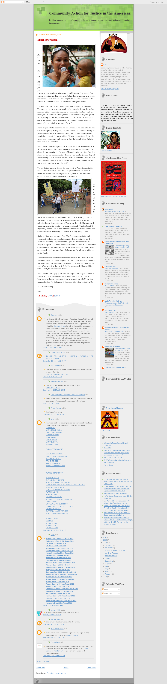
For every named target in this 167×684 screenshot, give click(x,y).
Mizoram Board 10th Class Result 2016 (60, 563)
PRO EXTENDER (52, 461)
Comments (108, 593)
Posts (106, 589)
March (107, 571)
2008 (105, 543)
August (107, 564)
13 (65, 356)
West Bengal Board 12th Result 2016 (59, 551)
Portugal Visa (55, 642)
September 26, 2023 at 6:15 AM (54, 638)
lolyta (52, 419)
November (109, 548)
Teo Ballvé (109, 209)
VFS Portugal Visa (57, 629)
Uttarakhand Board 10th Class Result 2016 (62, 589)
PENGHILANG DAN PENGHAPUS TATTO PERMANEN (65, 485)
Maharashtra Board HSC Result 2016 (60, 541)
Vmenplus (49, 521)
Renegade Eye (110, 310)
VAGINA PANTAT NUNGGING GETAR (59, 499)
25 (92, 356)
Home (66, 667)
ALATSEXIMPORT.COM (54, 473)
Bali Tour (49, 374)
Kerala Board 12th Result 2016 (57, 555)
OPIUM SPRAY (51, 502)
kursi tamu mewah (57, 381)
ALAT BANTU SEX (52, 478)
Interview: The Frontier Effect (115, 211)
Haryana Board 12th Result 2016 (58, 598)
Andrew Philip (56, 610)
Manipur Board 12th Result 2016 (58, 570)
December (109, 545)
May (106, 569)
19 (78, 356)
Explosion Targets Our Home (115, 550)
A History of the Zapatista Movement (113, 196)
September (109, 561)
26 (47, 358)
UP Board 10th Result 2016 (56, 543)
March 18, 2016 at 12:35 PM (53, 605)
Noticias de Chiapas (108, 151)
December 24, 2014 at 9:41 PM (54, 390)
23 (87, 356)
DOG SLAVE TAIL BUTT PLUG (57, 504)
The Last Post (110, 312)
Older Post (91, 667)
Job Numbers (110, 286)
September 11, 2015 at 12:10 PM (54, 530)
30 (56, 358)
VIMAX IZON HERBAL (54, 430)
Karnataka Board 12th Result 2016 (59, 603)
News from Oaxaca (114, 408)
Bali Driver (64, 374)
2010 (105, 537)
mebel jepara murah (53, 388)
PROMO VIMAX (51, 440)
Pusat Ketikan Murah (58, 352)
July (106, 566)
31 (58, 358)
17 (74, 356)
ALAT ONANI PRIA (52, 492)
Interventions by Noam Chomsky (115, 493)
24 (90, 356)
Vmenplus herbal (52, 528)
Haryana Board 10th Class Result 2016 (60, 596)
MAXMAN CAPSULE (53, 459)
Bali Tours (56, 374)
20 (81, 356)
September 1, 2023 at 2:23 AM (53, 624)
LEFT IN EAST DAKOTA (113, 226)
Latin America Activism (113, 301)
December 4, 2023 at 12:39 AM (54, 656)
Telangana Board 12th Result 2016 (58, 593)
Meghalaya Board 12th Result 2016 (59, 577)
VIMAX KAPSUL (52, 442)
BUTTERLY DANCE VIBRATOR (57, 511)
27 (49, 358)
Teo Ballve (107, 448)
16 (72, 356)
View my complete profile (110, 89)
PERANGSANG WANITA (54, 454)
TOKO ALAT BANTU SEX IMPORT (58, 482)
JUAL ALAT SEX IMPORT (55, 480)
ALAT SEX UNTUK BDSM (55, 487)
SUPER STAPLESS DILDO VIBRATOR (59, 506)
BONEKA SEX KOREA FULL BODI (58, 490)
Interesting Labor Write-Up (114, 331)
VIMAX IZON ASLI (52, 435)
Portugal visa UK (72, 635)
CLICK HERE (105, 430)
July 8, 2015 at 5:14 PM (51, 403)
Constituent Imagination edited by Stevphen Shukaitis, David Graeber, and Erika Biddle (118, 481)
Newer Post (40, 667)
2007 (105, 577)
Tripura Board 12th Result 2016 (57, 582)
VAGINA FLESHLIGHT (54, 497)
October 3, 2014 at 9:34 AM (52, 377)
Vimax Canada (56, 408)
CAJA (105, 64)
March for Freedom (111, 553)
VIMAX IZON (50, 428)
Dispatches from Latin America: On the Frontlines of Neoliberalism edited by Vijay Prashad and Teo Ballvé (117, 489)
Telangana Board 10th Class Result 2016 (61, 572)
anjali (53, 535)
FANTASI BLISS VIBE (53, 509)
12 (63, 356)
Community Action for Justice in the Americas (89, 13)
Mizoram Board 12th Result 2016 (58, 565)
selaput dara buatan (53, 463)
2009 (105, 540)
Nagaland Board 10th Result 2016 (58, 558)
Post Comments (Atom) (56, 673)
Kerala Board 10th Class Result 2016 (60, 553)
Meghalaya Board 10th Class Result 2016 (61, 574)
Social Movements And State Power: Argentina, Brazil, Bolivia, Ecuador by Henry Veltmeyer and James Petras (117, 508)
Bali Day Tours (56, 365)
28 (51, 358)
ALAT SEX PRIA (51, 494)
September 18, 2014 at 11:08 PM (54, 361)
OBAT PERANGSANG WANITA (57, 456)
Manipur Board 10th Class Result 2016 (60, 567)
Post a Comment (43, 661)
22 (85, 356)
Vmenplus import (52, 523)
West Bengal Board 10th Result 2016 (59, 548)
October (108, 558)
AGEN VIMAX (51, 437)
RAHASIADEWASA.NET (54, 449)
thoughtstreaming (111, 284)
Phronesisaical (110, 267)
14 (67, 356)
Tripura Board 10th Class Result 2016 (60, 579)
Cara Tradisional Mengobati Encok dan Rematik (68, 395)
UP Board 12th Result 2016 (56, 546)
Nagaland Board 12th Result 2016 (58, 560)
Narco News (108, 465)
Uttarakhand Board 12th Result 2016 (59, 591)
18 (76, 356)
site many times (59, 326)
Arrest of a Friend (111, 556)
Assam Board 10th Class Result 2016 (60, 584)
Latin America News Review (115, 368)
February (108, 574)
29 (54, 358)
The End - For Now (112, 269)
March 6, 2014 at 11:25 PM (52, 347)
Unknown (54, 315)
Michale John (55, 619)
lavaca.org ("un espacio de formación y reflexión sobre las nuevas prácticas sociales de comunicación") (118, 453)
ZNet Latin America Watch (113, 457)
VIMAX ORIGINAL (52, 444)
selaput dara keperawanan (55, 466)
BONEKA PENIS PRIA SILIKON (57, 513)
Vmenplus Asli (51, 525)
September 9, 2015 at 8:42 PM (53, 414)
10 (59, 356)
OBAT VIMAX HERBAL (54, 432)
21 (83, 356)
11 (61, 356)
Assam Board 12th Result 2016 (57, 586)
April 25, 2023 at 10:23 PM (52, 615)
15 (70, 356)
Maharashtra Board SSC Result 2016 (59, 539)
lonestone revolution (112, 347)
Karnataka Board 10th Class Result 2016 (61, 601)
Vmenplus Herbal (52, 518)
